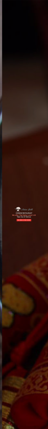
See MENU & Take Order (23, 220)
